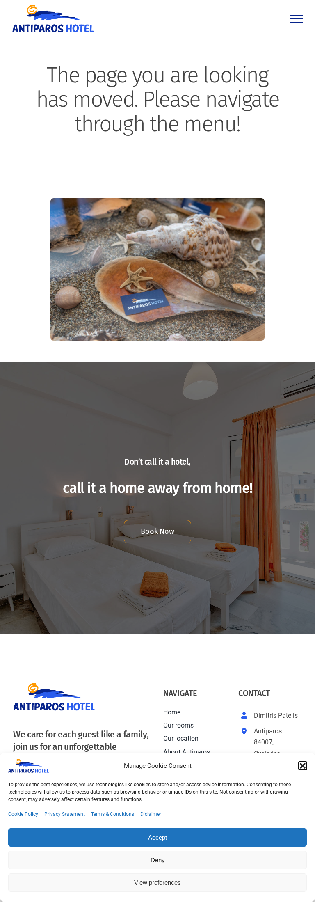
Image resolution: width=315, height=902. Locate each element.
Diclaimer (150, 814)
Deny (158, 859)
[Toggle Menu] (296, 19)
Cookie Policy (23, 814)
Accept (157, 837)
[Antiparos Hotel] (157, 201)
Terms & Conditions (112, 814)
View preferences (157, 882)
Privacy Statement (64, 814)
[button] (303, 766)
